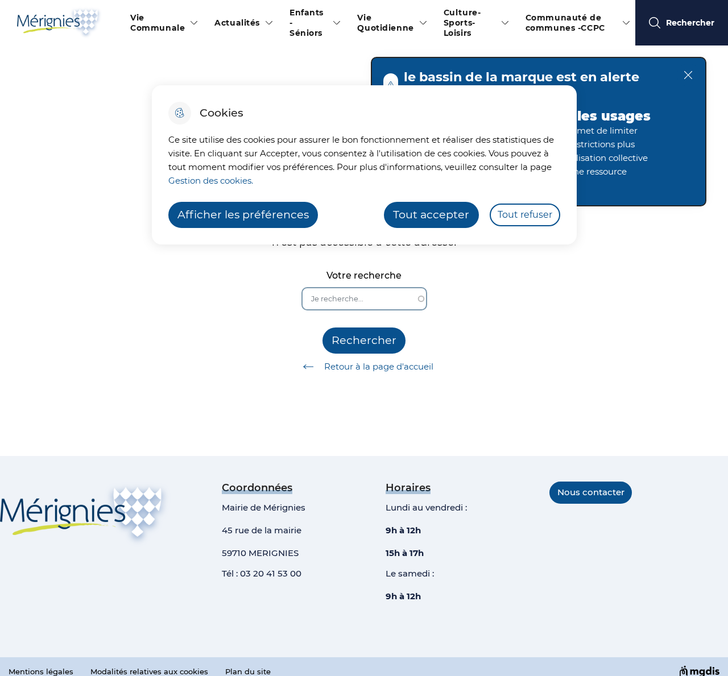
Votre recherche (364, 275)
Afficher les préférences (243, 214)
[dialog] (364, 164)
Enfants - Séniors (306, 22)
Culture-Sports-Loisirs (462, 22)
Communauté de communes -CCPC (565, 23)
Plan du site (248, 671)
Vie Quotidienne (385, 23)
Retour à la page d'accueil (378, 366)
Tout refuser (525, 214)
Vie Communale (157, 23)
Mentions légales (41, 671)
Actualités (237, 23)
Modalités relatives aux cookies (149, 671)
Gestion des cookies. (210, 180)
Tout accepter (431, 214)
